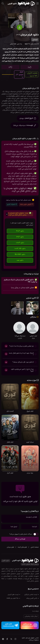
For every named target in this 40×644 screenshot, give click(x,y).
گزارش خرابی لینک (25, 204)
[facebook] (7, 639)
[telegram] (3, 639)
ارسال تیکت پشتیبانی (31, 616)
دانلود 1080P (20, 243)
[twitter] (11, 639)
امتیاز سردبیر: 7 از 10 (19, 74)
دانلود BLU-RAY (20, 254)
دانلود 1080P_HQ (20, 248)
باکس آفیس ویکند (31, 598)
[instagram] (15, 639)
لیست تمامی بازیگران (30, 594)
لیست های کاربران (13, 594)
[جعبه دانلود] (19, 27)
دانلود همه (20, 260)
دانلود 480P (20, 231)
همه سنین (13, 44)
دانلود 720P (20, 237)
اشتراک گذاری (11, 204)
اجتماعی (35, 40)
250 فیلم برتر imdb (13, 598)
